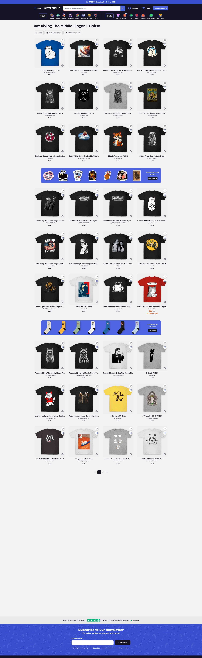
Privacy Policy (96, 648)
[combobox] (92, 8)
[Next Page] (106, 472)
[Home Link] (52, 8)
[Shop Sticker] (101, 182)
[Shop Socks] (101, 334)
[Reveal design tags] (62, 65)
